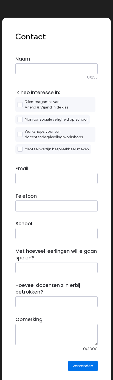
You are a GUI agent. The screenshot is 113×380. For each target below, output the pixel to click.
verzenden (83, 365)
